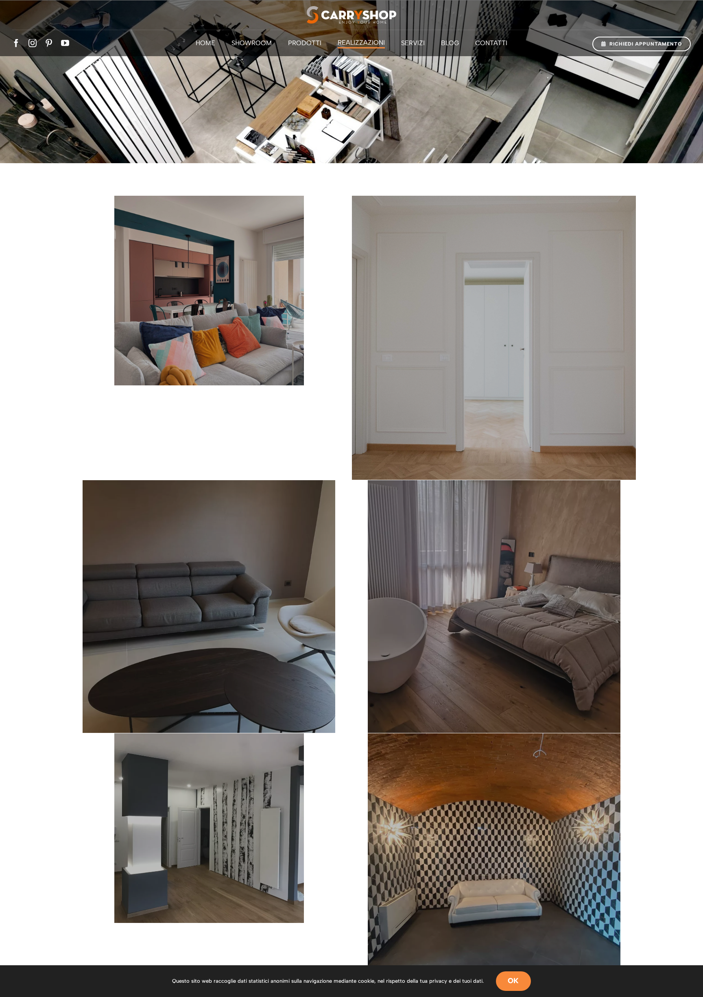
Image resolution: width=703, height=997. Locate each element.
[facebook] (16, 43)
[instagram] (32, 43)
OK (513, 980)
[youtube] (65, 43)
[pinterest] (49, 43)
